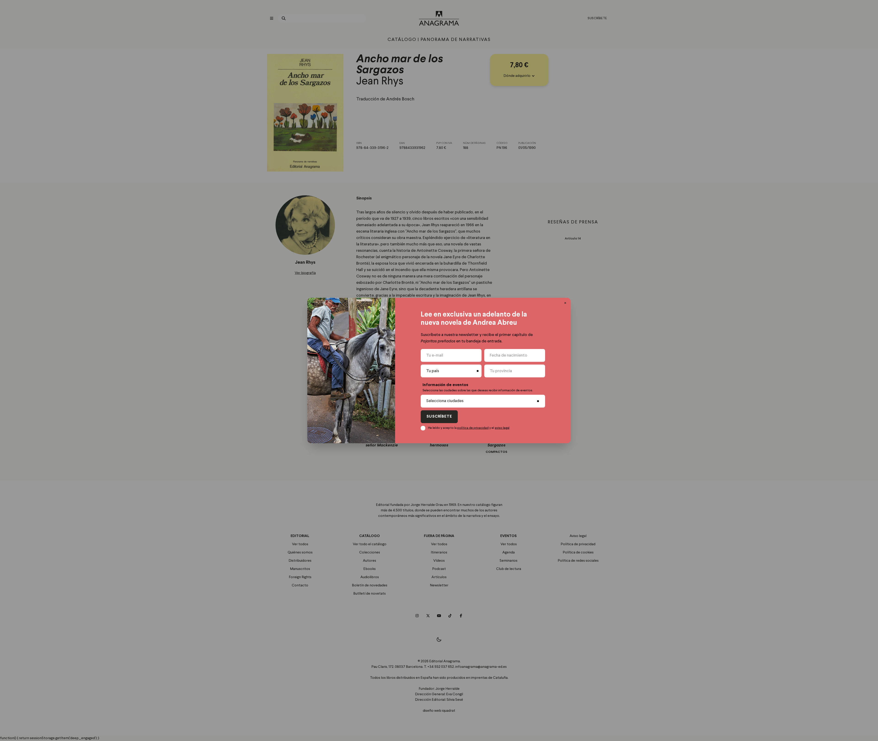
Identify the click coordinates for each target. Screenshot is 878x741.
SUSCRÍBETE (439, 417)
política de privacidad (473, 428)
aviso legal (502, 428)
